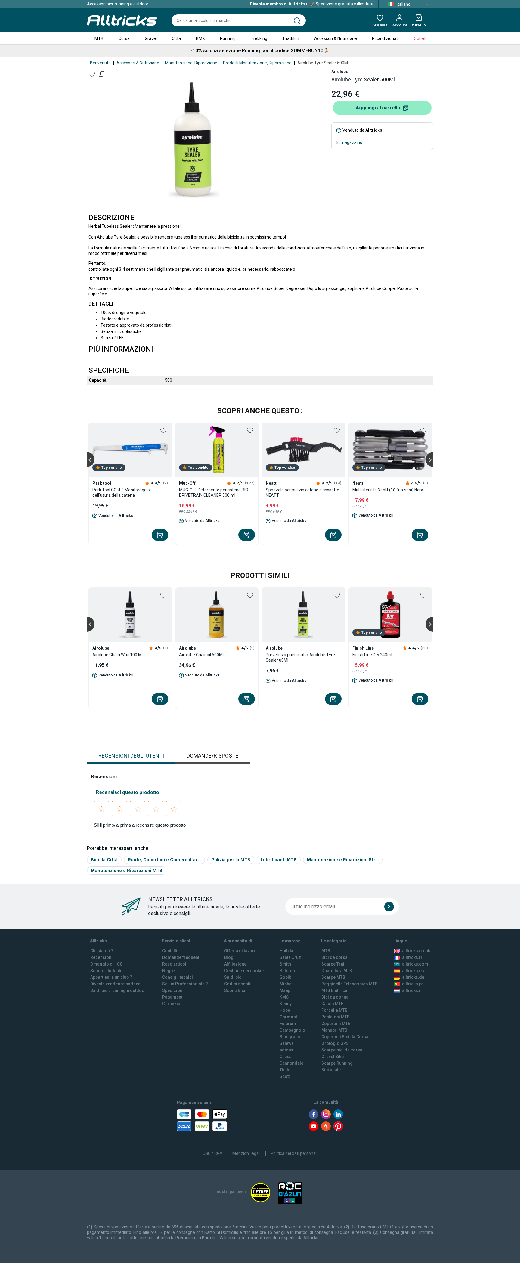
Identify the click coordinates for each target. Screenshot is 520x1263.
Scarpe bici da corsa (341, 1050)
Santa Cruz (290, 957)
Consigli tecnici (177, 977)
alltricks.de (413, 977)
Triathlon (290, 38)
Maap (285, 990)
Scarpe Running (337, 1063)
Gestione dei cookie (244, 970)
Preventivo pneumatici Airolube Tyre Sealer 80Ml (300, 657)
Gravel (151, 38)
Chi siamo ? (101, 950)
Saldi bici (233, 977)
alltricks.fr (412, 957)
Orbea (286, 1056)
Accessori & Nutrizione (335, 38)
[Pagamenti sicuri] (202, 1120)
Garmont (288, 1016)
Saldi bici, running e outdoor (118, 990)
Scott (285, 1076)
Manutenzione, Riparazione (191, 62)
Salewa (287, 1043)
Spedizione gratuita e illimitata (311, 4)
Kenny (286, 1003)
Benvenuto (100, 62)
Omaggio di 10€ (106, 964)
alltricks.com (415, 964)
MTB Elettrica (334, 990)
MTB (99, 38)
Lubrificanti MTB (279, 859)
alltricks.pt (412, 983)
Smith (285, 964)
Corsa (124, 38)
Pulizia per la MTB (230, 859)
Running (228, 38)
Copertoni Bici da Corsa (344, 1036)
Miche (286, 983)
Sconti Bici (234, 990)
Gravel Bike (332, 1056)
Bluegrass (290, 1036)
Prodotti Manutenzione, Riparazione (257, 62)
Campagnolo (292, 1030)
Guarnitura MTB (336, 970)
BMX (200, 38)
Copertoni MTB (336, 1023)
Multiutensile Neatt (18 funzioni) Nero (387, 489)
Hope (285, 1010)
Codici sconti (237, 983)
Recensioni (101, 957)
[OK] (389, 906)
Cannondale (291, 1063)
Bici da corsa (334, 957)
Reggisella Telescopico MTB (349, 983)
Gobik (285, 977)
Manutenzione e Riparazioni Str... (343, 859)
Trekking (259, 38)
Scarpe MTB (333, 977)
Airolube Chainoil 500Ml (201, 654)
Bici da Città (104, 859)
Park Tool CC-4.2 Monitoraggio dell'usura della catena (121, 492)
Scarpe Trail (333, 964)
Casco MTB (332, 1003)
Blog (229, 957)
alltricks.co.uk (416, 950)
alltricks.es (413, 970)
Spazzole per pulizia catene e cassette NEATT (302, 492)
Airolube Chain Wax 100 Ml (117, 654)
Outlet (420, 38)
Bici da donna (334, 997)
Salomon (289, 970)
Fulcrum (288, 1023)
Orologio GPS (335, 1043)
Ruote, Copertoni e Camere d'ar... (164, 859)
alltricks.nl (412, 990)
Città (176, 38)
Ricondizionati (385, 38)
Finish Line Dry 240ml (372, 654)
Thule (285, 1069)
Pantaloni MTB (335, 1016)
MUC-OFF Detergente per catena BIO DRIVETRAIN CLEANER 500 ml (213, 492)
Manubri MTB (334, 1030)
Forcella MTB (334, 1010)
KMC (284, 997)
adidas (286, 1050)
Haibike (287, 950)
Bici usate (331, 1069)
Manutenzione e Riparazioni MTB (126, 870)
